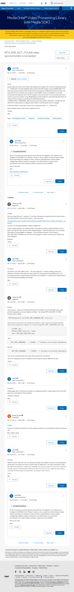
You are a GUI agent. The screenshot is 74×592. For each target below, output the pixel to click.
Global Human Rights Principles (27, 585)
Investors (49, 566)
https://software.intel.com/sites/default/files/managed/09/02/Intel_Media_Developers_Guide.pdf (36, 222)
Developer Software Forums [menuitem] (32, 8)
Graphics (31, 118)
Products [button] (13, 3)
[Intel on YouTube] (29, 572)
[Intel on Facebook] (15, 572)
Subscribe (62, 53)
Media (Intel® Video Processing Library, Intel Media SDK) (20, 43)
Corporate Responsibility (23, 568)
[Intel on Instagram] (33, 572)
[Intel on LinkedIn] (24, 572)
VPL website (47, 37)
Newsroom (41, 566)
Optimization (57, 118)
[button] (66, 68)
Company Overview (21, 566)
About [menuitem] (18, 8)
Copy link (49, 181)
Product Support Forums (23, 41)
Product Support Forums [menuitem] (51, 8)
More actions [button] (61, 58)
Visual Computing (37, 41)
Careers (56, 566)
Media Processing (43, 118)
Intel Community (9, 41)
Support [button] (22, 3)
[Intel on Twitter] (20, 572)
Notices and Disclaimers (58, 582)
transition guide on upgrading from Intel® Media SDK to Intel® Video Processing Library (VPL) (39, 34)
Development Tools (18, 118)
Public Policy (43, 568)
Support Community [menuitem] (7, 8)
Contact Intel (33, 566)
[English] (45, 3)
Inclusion (35, 568)
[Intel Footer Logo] (7, 576)
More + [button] (31, 3)
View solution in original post (19, 171)
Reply (62, 131)
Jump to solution (19, 79)
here (57, 550)
